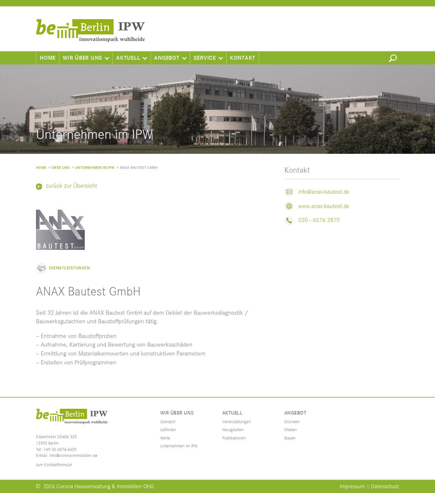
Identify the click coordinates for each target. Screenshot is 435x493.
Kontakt (242, 58)
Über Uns (61, 168)
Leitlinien (168, 430)
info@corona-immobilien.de (73, 455)
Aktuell (128, 58)
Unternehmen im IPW (94, 168)
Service (205, 58)
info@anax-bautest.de (323, 192)
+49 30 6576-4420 (60, 449)
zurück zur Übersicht (71, 186)
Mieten (290, 430)
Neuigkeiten (233, 430)
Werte (165, 438)
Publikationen (234, 438)
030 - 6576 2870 (319, 220)
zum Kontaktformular (54, 465)
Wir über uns (82, 58)
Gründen (292, 422)
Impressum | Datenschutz (369, 486)
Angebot (166, 58)
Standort (167, 422)
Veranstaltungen (236, 422)
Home (48, 58)
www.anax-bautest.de (323, 206)
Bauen (290, 438)
